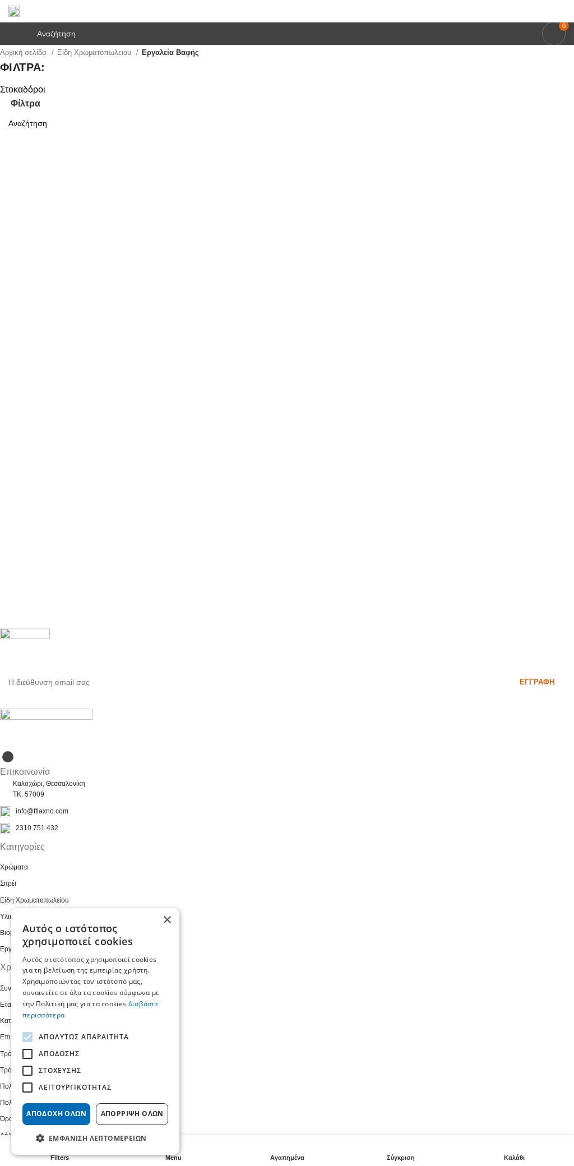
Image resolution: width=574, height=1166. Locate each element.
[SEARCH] (561, 123)
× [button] (167, 920)
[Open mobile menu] (13, 33)
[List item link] (287, 811)
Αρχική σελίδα (24, 52)
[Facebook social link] (7, 756)
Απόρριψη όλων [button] (132, 1113)
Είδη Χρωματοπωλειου (95, 52)
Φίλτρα (25, 103)
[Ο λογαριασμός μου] (561, 11)
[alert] (95, 1031)
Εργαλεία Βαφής (170, 52)
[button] (95, 1138)
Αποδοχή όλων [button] (56, 1113)
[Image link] (46, 728)
